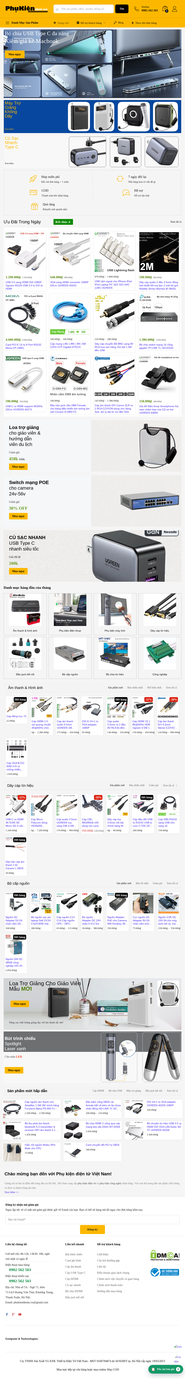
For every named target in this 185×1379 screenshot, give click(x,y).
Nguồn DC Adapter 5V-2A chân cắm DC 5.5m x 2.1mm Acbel (14, 920)
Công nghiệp (159, 674)
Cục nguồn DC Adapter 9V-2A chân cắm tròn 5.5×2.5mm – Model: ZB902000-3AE (141, 920)
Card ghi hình (73, 1260)
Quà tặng (49, 204)
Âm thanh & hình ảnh (25, 630)
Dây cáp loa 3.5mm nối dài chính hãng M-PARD (115, 823)
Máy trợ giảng (133, 1090)
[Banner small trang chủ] (92, 116)
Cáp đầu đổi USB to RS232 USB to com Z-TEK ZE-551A (142, 823)
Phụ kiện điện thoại (70, 630)
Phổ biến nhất (154, 687)
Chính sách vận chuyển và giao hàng (118, 1278)
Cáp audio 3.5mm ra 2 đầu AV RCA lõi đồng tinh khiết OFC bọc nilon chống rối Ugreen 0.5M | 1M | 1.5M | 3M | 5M (117, 725)
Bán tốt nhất (142, 883)
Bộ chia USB (115, 1090)
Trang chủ (63, 22)
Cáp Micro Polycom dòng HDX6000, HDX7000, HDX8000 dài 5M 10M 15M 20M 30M (41, 823)
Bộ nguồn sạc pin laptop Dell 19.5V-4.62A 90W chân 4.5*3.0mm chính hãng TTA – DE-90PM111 (41, 920)
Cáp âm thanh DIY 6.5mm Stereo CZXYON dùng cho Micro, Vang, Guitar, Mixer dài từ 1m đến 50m (167, 725)
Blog (121, 22)
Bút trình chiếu (73, 1254)
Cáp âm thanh (73, 1266)
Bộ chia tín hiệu (115, 674)
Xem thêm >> (12, 1192)
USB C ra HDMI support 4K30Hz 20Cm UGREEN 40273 (24, 408)
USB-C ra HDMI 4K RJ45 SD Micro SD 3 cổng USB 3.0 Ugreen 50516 (15, 823)
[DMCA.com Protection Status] (165, 1254)
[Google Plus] (13, 1314)
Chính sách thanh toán (109, 1285)
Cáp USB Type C (75, 1272)
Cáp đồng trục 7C (17, 716)
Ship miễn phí (50, 177)
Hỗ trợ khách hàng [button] (91, 22)
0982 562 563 (20, 1269)
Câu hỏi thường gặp (108, 1260)
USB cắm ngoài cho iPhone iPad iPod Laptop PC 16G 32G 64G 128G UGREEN (113, 284)
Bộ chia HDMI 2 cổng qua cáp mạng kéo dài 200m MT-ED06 (103, 1125)
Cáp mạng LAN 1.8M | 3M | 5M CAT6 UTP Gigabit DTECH (68, 345)
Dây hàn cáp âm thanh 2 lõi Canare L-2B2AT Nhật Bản (15, 865)
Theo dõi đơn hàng (146, 22)
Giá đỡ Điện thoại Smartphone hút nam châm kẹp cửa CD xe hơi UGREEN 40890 (158, 409)
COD (45, 190)
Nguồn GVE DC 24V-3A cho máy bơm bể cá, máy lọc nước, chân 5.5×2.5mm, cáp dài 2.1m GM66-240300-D (167, 920)
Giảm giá (153, 785)
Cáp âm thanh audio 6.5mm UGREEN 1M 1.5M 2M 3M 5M (66, 725)
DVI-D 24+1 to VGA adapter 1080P (90, 724)
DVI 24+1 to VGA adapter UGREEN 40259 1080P (161, 1103)
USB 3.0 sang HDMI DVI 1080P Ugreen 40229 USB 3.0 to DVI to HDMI (24, 285)
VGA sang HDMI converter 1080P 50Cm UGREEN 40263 (69, 284)
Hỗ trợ (138, 190)
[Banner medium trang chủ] (92, 446)
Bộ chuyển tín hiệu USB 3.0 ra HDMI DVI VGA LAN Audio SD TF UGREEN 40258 (164, 1126)
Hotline (145, 7)
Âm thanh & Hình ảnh (25, 688)
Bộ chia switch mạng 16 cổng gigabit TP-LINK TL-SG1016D (156, 346)
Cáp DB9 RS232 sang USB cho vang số (167, 822)
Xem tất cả (175, 222)
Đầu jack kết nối (25, 674)
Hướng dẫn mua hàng (109, 1291)
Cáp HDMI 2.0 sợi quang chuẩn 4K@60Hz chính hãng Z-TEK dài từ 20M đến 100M (41, 725)
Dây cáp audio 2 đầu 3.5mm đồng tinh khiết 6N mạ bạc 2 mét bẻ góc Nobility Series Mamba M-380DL (158, 285)
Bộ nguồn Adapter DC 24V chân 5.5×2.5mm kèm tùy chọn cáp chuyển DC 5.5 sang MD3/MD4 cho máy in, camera (92, 920)
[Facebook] (7, 1314)
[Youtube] (20, 1314)
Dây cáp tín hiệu (159, 630)
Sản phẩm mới (115, 687)
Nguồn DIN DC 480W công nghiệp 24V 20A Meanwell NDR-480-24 (15, 962)
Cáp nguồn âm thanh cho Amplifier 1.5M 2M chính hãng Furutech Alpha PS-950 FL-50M (42, 1105)
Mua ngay (14, 54)
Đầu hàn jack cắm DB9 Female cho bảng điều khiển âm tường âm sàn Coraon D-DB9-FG (70, 408)
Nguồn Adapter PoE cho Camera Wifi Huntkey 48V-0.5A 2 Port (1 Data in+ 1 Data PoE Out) (117, 920)
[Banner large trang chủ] (92, 1004)
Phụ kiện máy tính (115, 630)
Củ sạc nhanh (73, 1285)
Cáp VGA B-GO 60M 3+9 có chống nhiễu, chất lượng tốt (15, 766)
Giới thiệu (102, 1254)
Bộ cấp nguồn (70, 674)
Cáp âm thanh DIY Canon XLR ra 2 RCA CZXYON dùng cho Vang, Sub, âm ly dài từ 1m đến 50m (114, 408)
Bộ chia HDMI (74, 1291)
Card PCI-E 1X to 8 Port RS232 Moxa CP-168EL (23, 346)
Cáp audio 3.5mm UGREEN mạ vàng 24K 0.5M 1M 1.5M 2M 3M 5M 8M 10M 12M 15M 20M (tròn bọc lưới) (67, 823)
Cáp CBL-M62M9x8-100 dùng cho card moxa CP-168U (91, 823)
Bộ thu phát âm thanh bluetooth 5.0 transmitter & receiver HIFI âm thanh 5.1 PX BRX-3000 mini (42, 1127)
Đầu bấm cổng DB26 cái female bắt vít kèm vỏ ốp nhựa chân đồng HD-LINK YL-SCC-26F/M (103, 1105)
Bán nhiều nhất (135, 687)
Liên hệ (101, 1266)
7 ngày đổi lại (137, 177)
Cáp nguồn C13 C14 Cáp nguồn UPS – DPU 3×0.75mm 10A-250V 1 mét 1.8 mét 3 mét (66, 920)
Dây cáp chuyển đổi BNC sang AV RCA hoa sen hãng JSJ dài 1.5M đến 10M (114, 347)
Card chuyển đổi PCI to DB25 (102, 1144)
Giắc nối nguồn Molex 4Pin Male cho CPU (40, 1146)
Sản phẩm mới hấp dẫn (27, 1091)
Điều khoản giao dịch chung (113, 1272)
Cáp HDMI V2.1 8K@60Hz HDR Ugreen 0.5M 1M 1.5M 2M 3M (142, 725)
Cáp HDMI (98, 1090)
